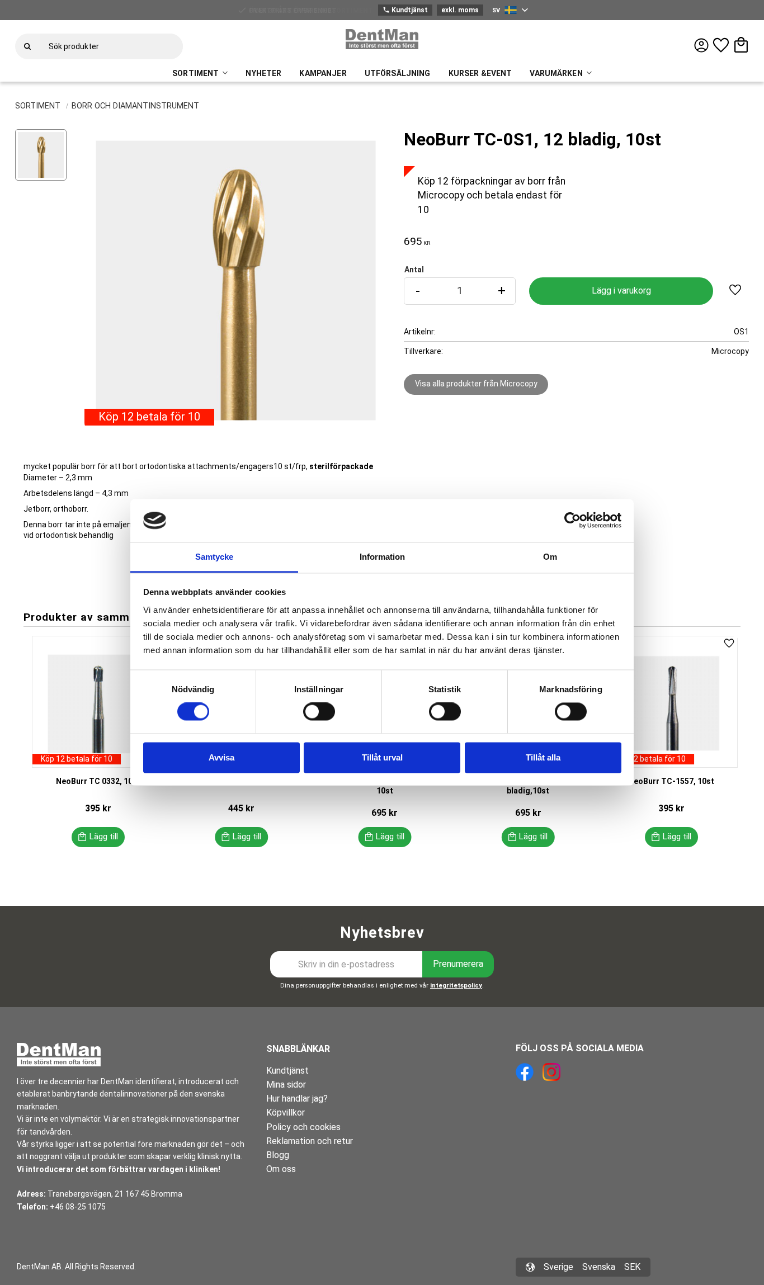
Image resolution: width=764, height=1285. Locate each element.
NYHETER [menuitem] (263, 73)
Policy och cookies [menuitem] (303, 1127)
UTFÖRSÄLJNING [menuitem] (398, 73)
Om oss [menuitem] (281, 1169)
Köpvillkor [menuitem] (285, 1112)
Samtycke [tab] (214, 556)
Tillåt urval (382, 757)
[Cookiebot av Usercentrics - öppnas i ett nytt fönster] (572, 520)
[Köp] (621, 291)
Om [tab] (550, 556)
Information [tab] (382, 556)
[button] (720, 45)
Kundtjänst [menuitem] (287, 1070)
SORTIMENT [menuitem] (195, 73)
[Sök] (27, 46)
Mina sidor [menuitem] (286, 1084)
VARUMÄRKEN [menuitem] (556, 73)
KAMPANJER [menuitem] (322, 73)
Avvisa (221, 757)
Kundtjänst (405, 10)
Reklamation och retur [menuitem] (309, 1141)
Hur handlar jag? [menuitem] (297, 1098)
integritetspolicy (456, 985)
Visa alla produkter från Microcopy (476, 383)
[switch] (319, 712)
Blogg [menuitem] (277, 1155)
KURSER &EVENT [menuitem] (480, 73)
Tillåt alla (543, 757)
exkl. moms (460, 10)
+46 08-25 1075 (78, 1206)
